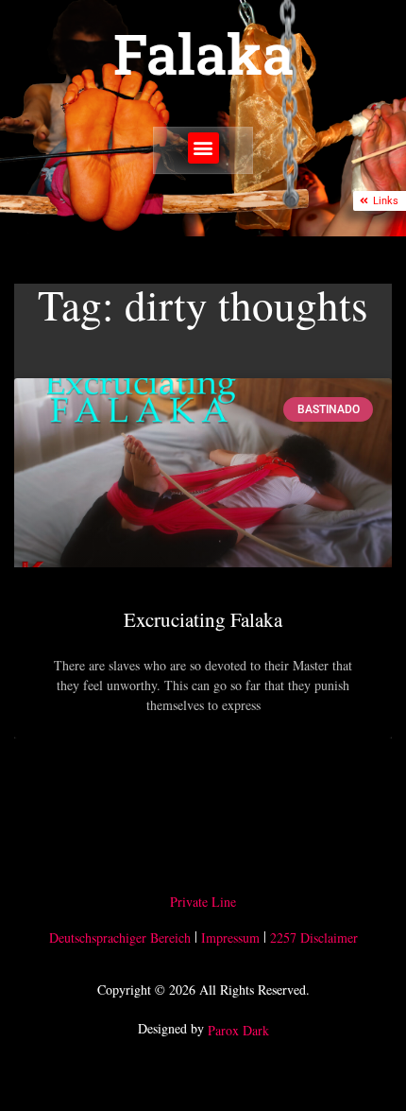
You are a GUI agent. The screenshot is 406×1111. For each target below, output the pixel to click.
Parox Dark (238, 1031)
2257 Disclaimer (314, 937)
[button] (203, 148)
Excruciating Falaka (203, 619)
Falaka (203, 53)
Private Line (203, 902)
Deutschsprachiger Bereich (120, 937)
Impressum (230, 937)
